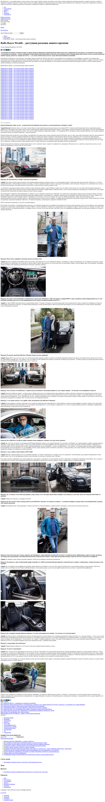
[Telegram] (10, 50)
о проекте (6, 798)
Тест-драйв (7, 37)
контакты (6, 795)
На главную (7, 779)
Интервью (7, 719)
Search (2, 33)
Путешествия (7, 729)
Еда (5, 7)
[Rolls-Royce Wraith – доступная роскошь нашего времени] (23, 177)
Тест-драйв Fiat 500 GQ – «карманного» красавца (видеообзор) (18, 703)
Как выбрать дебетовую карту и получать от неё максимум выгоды (23, 762)
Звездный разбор (8, 717)
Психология (7, 14)
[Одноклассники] (3, 50)
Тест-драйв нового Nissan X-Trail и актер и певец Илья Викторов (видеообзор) (23, 706)
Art (5, 731)
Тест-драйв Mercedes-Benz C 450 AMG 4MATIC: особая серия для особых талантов (24, 707)
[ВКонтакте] (1, 50)
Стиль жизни (7, 8)
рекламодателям (8, 800)
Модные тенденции (9, 784)
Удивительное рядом (10, 728)
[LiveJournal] (8, 50)
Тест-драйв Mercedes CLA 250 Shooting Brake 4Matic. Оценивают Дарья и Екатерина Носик (26, 709)
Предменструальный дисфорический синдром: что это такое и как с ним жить (26, 772)
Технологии (7, 720)
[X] (7, 50)
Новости (6, 722)
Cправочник (7, 732)
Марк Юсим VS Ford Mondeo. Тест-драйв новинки (15, 712)
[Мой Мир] (5, 50)
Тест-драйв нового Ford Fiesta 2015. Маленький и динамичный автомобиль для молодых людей (27, 710)
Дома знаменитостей (10, 725)
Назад (5, 36)
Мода (5, 11)
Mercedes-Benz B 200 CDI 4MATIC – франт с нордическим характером (20, 713)
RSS (5, 778)
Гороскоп (6, 13)
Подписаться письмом (7, 738)
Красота (6, 10)
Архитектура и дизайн (10, 726)
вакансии (6, 797)
